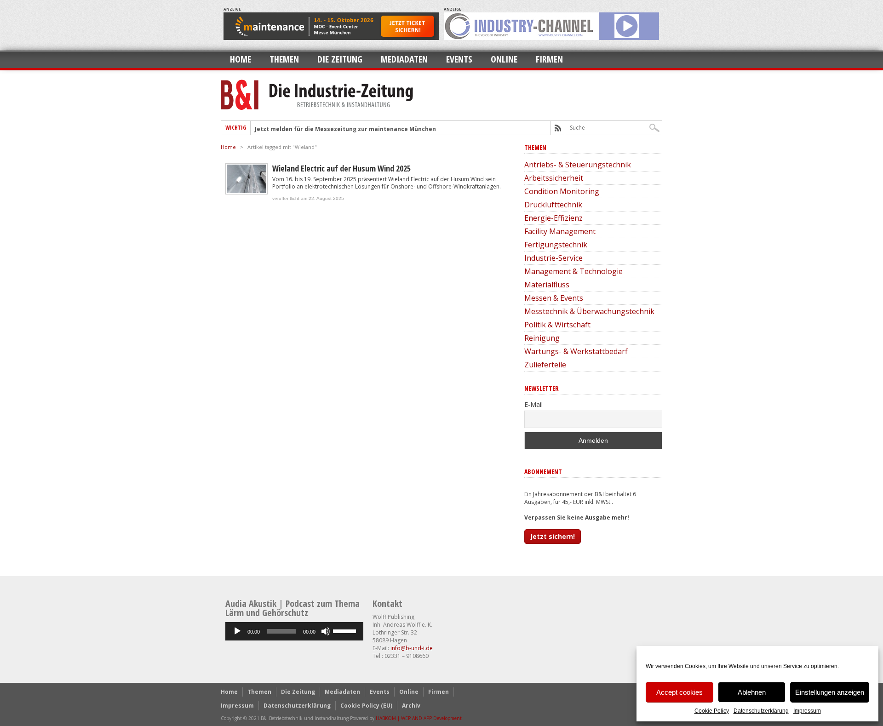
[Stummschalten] (325, 631)
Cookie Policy (711, 711)
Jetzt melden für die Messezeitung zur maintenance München (345, 129)
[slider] (346, 630)
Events (459, 59)
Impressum (807, 711)
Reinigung (542, 338)
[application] (294, 631)
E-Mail (533, 404)
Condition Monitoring (561, 191)
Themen (284, 59)
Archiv (411, 705)
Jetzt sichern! (552, 536)
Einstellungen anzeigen (829, 692)
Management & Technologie (573, 271)
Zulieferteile (545, 365)
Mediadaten (404, 59)
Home (240, 59)
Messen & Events (553, 298)
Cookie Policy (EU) (366, 705)
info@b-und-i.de (411, 648)
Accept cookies (679, 692)
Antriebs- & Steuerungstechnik (577, 165)
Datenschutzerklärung (761, 711)
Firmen (549, 59)
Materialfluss (546, 285)
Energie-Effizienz (553, 218)
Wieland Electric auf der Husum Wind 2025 (341, 168)
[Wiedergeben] (237, 631)
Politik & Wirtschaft (557, 325)
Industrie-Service (553, 258)
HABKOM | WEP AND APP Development (419, 718)
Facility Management (560, 231)
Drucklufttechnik (553, 205)
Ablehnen (752, 692)
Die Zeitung (339, 59)
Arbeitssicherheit (553, 178)
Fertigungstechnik (555, 245)
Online (504, 59)
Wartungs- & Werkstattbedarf (576, 351)
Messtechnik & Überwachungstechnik (589, 311)
